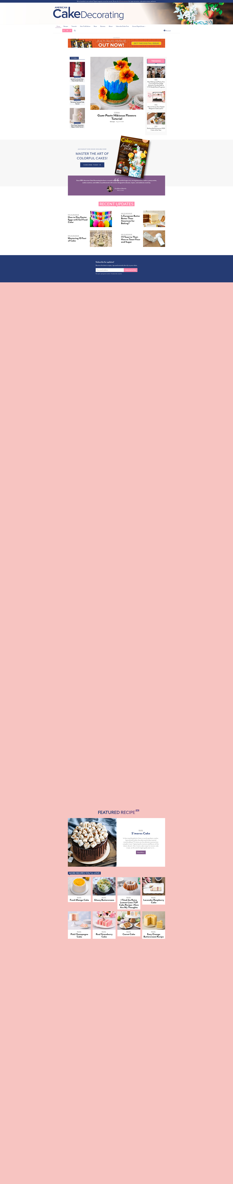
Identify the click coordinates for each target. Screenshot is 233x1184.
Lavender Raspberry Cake (153, 901)
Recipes (141, 830)
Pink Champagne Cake (79, 935)
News (156, 79)
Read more (140, 852)
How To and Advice (73, 214)
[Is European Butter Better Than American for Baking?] (154, 219)
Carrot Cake (129, 934)
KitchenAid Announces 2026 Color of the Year (156, 129)
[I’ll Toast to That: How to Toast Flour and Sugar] (154, 238)
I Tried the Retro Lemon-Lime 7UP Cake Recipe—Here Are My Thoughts (129, 904)
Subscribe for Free (130, 270)
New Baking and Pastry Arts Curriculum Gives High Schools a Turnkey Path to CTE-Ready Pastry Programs (156, 84)
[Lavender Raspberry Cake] (153, 886)
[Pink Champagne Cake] (79, 920)
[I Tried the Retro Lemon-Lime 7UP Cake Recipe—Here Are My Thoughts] (128, 886)
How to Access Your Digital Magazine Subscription (156, 107)
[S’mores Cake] (92, 842)
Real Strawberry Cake (104, 935)
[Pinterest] (70, 30)
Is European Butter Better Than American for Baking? (130, 220)
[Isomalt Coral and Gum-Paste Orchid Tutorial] (77, 69)
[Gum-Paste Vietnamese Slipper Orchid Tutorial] (77, 115)
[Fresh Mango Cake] (79, 886)
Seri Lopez (112, 121)
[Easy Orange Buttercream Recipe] (153, 920)
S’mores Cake (141, 833)
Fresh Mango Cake (79, 900)
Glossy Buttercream (104, 900)
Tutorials (77, 76)
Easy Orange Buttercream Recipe (154, 935)
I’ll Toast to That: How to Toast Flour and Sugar (130, 239)
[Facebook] (64, 30)
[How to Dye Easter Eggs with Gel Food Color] (101, 219)
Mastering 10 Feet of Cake (77, 239)
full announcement (124, 1)
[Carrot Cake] (128, 920)
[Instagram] (67, 30)
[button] (74, 30)
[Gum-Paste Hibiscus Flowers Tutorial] (116, 83)
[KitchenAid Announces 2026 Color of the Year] (156, 118)
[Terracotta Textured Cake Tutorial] (77, 92)
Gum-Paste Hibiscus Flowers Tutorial (116, 117)
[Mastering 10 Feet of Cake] (101, 238)
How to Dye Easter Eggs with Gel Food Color (77, 219)
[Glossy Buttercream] (104, 886)
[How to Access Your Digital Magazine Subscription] (156, 97)
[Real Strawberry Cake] (104, 920)
